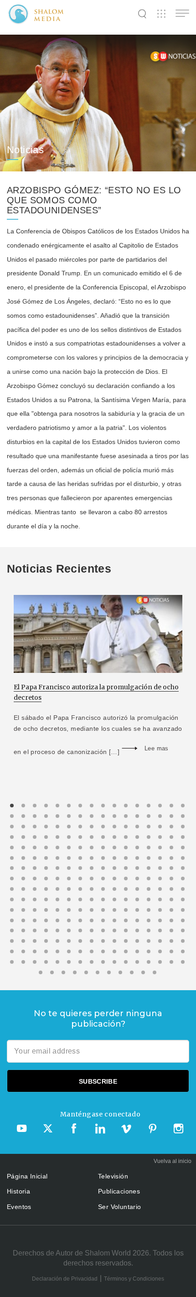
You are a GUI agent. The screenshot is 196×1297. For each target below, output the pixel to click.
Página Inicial (27, 1176)
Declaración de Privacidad (65, 1279)
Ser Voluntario (119, 1206)
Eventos (19, 1206)
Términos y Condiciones (134, 1279)
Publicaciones (119, 1191)
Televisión (113, 1176)
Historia (18, 1191)
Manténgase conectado (100, 1114)
